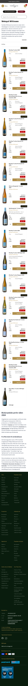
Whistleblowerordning (19, 596)
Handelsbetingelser (18, 581)
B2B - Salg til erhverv (19, 604)
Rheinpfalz (5, 463)
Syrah (15, 493)
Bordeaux (17, 463)
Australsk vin (4, 576)
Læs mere (24, 39)
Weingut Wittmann (13, 51)
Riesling (10, 424)
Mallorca (3, 544)
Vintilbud (3, 489)
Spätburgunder (5, 428)
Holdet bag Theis (18, 572)
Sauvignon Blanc (18, 486)
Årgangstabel (4, 502)
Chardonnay (22, 426)
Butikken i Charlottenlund (20, 574)
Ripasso (16, 516)
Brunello (16, 525)
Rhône (3, 521)
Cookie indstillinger (5, 627)
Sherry (3, 500)
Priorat (3, 546)
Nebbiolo (16, 480)
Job (15, 576)
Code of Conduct (18, 593)
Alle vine (3, 477)
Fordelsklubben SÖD (19, 587)
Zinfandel (16, 489)
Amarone (16, 514)
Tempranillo (16, 502)
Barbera (16, 498)
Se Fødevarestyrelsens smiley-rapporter (10, 628)
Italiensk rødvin (17, 530)
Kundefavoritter (5, 504)
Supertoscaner (17, 528)
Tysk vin (3, 569)
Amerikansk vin (5, 581)
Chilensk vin (4, 583)
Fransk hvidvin (4, 532)
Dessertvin (4, 495)
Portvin (3, 498)
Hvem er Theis (17, 569)
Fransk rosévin (4, 534)
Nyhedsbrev (17, 578)
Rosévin (3, 484)
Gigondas (3, 525)
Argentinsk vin (4, 585)
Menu (6, 6)
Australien (4, 465)
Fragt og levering (18, 583)
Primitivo (16, 491)
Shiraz (15, 495)
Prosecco (16, 519)
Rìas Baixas (4, 548)
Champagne (4, 491)
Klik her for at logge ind (6, 646)
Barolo (15, 521)
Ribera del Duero (5, 551)
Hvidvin (3, 482)
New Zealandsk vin (5, 578)
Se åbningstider (11, 623)
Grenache (16, 500)
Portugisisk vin (4, 574)
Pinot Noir (16, 477)
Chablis (15, 560)
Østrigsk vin (4, 572)
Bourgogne (11, 463)
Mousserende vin (5, 493)
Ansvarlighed (17, 598)
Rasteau (3, 528)
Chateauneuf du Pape (6, 523)
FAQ (15, 585)
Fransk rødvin (4, 530)
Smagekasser (4, 486)
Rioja (2, 553)
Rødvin (3, 480)
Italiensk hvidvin (18, 532)
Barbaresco (16, 523)
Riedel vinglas (4, 587)
